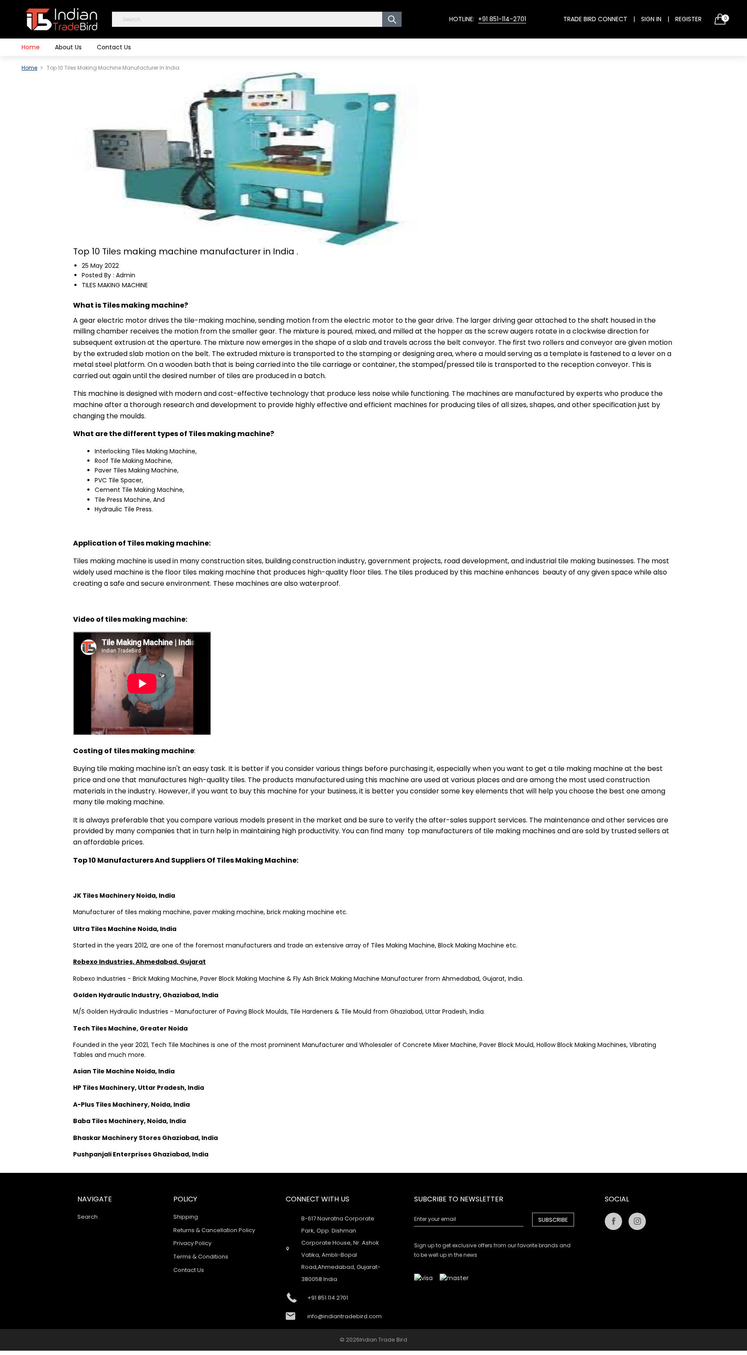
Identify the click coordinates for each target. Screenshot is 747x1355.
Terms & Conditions (200, 1256)
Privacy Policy (192, 1243)
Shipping (185, 1217)
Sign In (651, 19)
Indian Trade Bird (383, 1340)
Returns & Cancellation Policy (214, 1230)
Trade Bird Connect (595, 19)
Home (31, 47)
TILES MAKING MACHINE (115, 285)
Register (688, 19)
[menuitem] (31, 47)
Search (87, 1217)
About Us (68, 47)
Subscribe (553, 1220)
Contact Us (114, 47)
